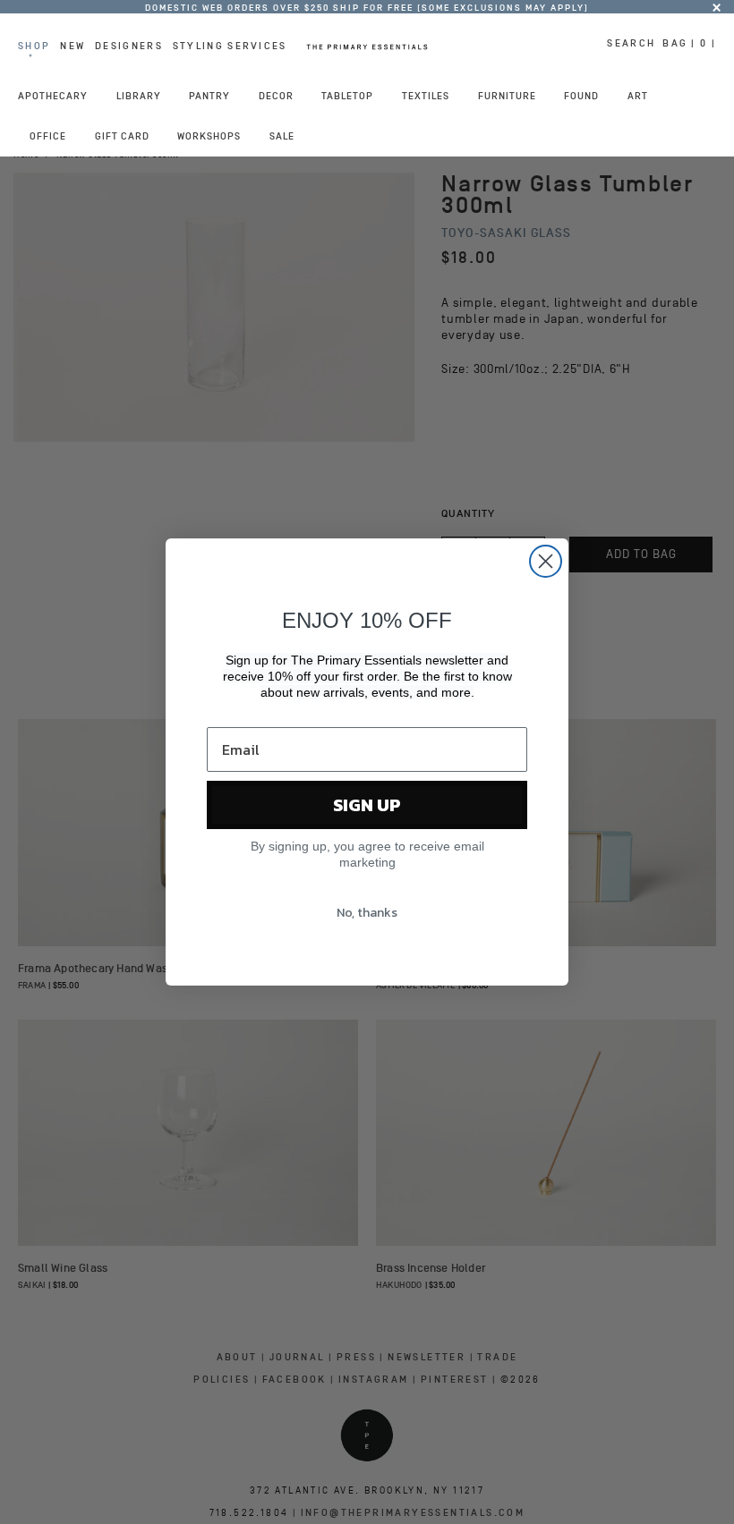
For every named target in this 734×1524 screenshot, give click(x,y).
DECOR (276, 95)
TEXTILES (425, 95)
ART (637, 95)
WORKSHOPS (209, 136)
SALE (281, 136)
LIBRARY (138, 95)
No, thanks (367, 912)
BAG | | (689, 43)
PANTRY (209, 95)
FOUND (581, 95)
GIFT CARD (122, 136)
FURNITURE (507, 95)
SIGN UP (367, 805)
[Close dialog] (545, 561)
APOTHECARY (53, 95)
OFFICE (48, 136)
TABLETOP (347, 95)
